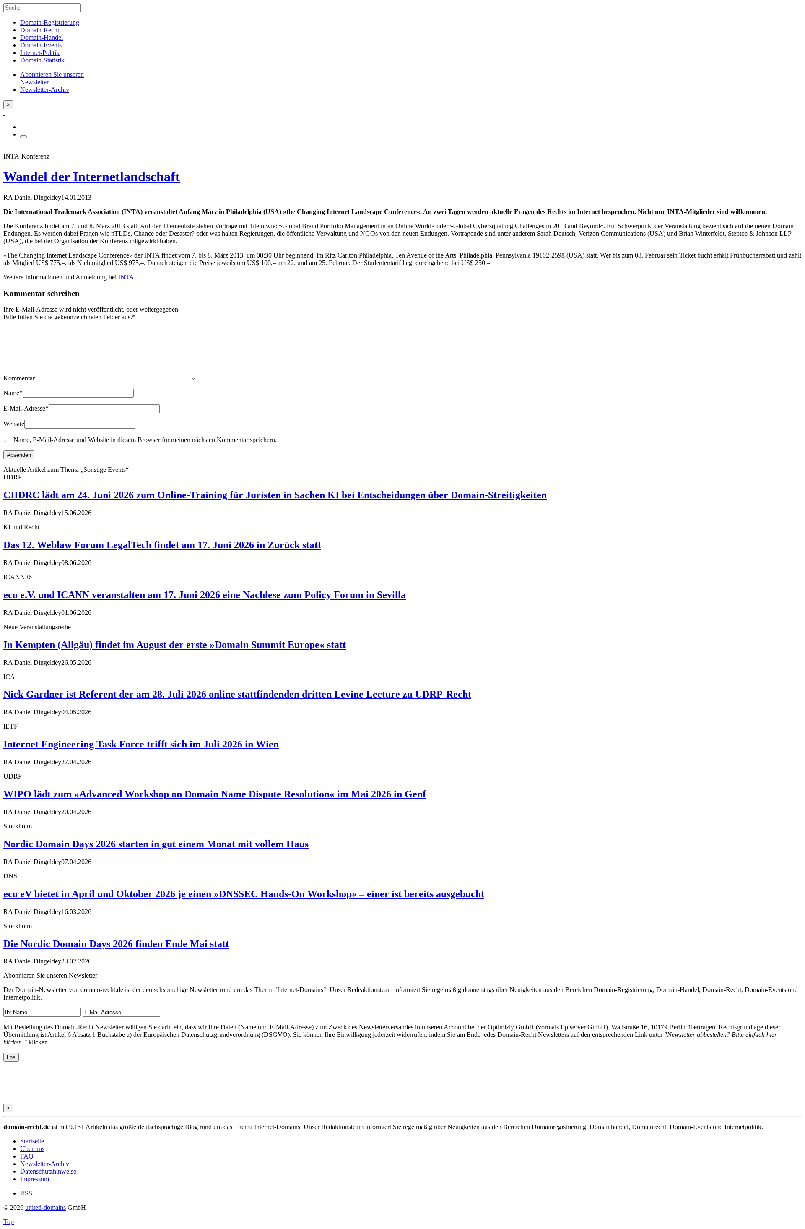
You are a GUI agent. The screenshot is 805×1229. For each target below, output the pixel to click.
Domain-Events (41, 45)
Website (13, 423)
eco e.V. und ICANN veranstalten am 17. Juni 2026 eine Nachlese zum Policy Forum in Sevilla (204, 594)
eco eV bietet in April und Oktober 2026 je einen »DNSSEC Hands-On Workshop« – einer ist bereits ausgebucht (243, 893)
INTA (126, 277)
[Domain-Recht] (4, 112)
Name (13, 392)
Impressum (34, 1178)
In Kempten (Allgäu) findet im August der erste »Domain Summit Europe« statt (174, 644)
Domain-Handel (41, 37)
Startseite (32, 1141)
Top (8, 1221)
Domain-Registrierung (49, 22)
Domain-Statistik (42, 60)
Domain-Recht (39, 30)
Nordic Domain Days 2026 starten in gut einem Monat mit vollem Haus (156, 843)
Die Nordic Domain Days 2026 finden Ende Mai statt (116, 943)
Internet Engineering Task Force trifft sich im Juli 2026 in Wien (141, 744)
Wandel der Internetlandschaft (91, 176)
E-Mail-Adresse (26, 408)
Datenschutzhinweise (48, 1171)
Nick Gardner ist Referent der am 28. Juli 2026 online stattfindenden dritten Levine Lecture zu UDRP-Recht (237, 694)
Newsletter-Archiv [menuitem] (44, 89)
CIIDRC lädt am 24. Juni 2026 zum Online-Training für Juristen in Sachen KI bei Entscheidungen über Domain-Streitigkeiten (275, 495)
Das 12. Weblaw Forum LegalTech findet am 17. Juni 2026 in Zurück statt (162, 544)
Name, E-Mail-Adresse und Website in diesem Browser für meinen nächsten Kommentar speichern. (145, 439)
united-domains (45, 1207)
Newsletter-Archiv (44, 1163)
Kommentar (19, 378)
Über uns (32, 1148)
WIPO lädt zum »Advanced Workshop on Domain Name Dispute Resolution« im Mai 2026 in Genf (214, 794)
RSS (26, 1193)
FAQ (27, 1156)
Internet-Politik (40, 52)
